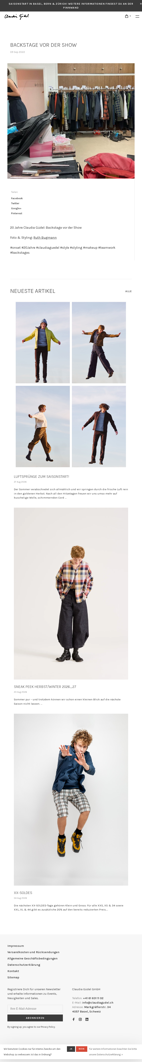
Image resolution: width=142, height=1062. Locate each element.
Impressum (15, 946)
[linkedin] (86, 1019)
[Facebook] (73, 1019)
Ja (71, 1049)
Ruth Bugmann (45, 238)
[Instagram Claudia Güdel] (80, 1019)
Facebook (17, 198)
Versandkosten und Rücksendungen (33, 952)
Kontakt (13, 971)
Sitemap (13, 977)
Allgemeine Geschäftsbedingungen (32, 958)
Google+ (16, 208)
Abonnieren (35, 1018)
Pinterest (16, 213)
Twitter (15, 203)
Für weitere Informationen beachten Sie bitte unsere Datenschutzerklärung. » (113, 1052)
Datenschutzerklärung (23, 964)
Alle (128, 291)
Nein (81, 1049)
